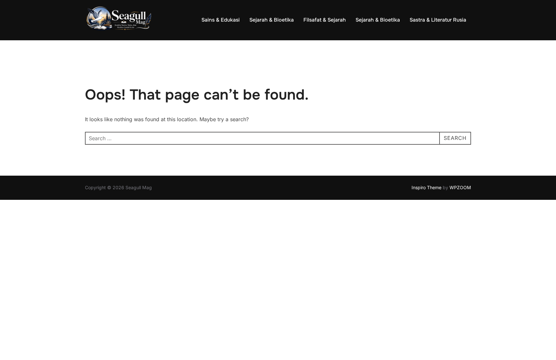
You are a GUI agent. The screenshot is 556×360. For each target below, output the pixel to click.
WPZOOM (460, 187)
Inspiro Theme (426, 187)
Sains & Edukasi (220, 19)
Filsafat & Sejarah (324, 19)
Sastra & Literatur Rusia (438, 19)
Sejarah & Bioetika (271, 19)
